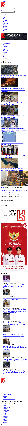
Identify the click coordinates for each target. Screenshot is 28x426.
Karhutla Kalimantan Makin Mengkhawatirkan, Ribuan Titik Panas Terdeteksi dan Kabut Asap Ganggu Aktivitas (13, 90)
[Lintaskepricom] (12, 7)
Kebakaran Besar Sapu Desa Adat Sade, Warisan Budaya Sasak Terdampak (13, 76)
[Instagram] (3, 387)
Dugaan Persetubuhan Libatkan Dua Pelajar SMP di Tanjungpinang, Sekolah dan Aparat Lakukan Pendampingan (14, 311)
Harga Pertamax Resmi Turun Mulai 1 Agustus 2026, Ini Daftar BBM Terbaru (15, 298)
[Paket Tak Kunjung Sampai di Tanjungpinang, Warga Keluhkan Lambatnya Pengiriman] (6, 331)
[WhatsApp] (3, 390)
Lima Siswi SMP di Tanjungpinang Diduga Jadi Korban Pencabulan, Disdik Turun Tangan (15, 360)
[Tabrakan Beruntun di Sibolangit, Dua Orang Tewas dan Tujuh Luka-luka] (9, 114)
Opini (4, 55)
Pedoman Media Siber (9, 399)
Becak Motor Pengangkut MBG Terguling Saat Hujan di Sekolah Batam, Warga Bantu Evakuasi (14, 372)
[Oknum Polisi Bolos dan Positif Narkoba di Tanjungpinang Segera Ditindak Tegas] (14, 186)
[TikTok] (3, 392)
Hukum (5, 48)
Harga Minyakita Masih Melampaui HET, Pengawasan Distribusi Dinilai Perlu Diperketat (13, 286)
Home (4, 42)
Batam (5, 57)
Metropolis (6, 46)
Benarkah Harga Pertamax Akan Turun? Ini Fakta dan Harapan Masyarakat (13, 156)
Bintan (5, 58)
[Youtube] (3, 389)
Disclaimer (6, 397)
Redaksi (5, 396)
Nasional (5, 45)
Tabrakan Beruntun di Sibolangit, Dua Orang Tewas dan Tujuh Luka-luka (12, 116)
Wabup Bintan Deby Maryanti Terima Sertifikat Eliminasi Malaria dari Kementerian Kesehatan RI (15, 347)
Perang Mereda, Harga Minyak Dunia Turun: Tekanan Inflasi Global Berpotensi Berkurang (12, 169)
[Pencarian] (1, 10)
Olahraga (5, 52)
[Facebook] (3, 386)
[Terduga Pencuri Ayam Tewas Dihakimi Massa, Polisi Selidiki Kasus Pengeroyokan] (6, 320)
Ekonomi (5, 51)
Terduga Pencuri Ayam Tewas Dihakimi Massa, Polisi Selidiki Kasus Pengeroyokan (14, 323)
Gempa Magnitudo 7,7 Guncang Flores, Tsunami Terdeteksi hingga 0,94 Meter (13, 103)
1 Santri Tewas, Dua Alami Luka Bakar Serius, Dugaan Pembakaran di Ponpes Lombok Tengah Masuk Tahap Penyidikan (13, 130)
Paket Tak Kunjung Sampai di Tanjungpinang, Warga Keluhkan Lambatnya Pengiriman (15, 335)
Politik (5, 49)
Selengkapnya (4, 205)
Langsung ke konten (6, 1)
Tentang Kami (7, 394)
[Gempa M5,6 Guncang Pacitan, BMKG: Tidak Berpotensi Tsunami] (9, 141)
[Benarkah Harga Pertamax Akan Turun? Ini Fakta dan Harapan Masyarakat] (9, 154)
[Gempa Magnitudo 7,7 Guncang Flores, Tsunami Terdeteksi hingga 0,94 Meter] (9, 101)
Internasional (6, 43)
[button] (14, 8)
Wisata (5, 54)
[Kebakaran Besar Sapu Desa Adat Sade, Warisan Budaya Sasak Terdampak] (9, 74)
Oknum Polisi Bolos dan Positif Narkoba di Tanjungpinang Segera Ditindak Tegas (14, 191)
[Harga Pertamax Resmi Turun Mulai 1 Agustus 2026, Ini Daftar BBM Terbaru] (6, 295)
